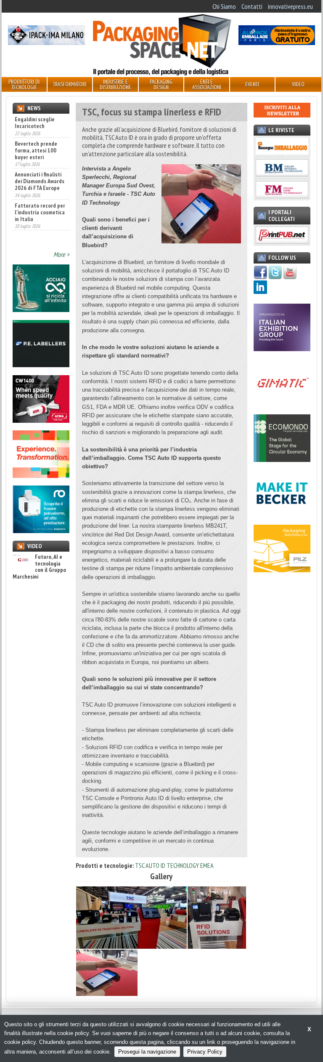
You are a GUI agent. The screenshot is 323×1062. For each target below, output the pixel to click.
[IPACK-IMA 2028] (46, 42)
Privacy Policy (204, 1052)
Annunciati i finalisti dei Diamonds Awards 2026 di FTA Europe (39, 157)
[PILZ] (282, 570)
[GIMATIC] (282, 404)
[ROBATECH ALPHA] (41, 530)
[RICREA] (41, 309)
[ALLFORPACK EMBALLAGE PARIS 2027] (276, 42)
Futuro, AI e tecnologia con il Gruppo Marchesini (39, 567)
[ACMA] (41, 420)
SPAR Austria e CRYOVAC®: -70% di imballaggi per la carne (37, 222)
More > (61, 254)
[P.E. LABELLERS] (41, 364)
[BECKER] (282, 514)
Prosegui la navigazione (147, 1052)
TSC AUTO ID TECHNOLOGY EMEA (174, 865)
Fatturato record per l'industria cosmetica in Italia (40, 188)
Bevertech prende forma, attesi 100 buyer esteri (36, 126)
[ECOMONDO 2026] (282, 459)
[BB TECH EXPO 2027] (282, 348)
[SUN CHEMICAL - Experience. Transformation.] (41, 475)
